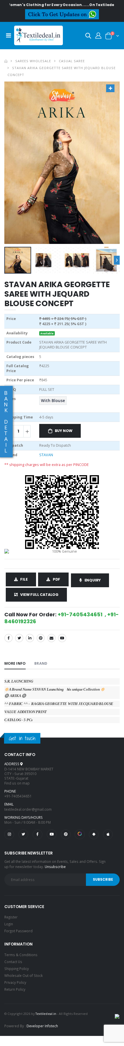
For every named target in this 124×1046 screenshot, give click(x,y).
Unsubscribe (55, 866)
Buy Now (64, 430)
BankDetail (6, 421)
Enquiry (92, 580)
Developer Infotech (42, 1026)
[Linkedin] (30, 638)
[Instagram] (9, 834)
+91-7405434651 (18, 796)
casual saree (72, 61)
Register (11, 917)
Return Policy (14, 989)
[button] (88, 36)
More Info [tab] (15, 663)
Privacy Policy (15, 982)
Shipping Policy (16, 968)
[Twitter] (19, 638)
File (23, 579)
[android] (94, 834)
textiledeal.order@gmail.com (28, 809)
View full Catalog (39, 594)
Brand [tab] (40, 663)
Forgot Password (18, 930)
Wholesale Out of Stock (23, 975)
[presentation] (117, 260)
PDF (56, 579)
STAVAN (46, 454)
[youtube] (62, 638)
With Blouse (53, 400)
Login (8, 924)
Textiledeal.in (45, 1013)
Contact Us (13, 961)
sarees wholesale (33, 61)
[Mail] (51, 638)
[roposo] (79, 834)
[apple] (108, 834)
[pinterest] (66, 834)
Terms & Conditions (20, 954)
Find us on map (17, 783)
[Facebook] (8, 638)
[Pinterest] (41, 638)
